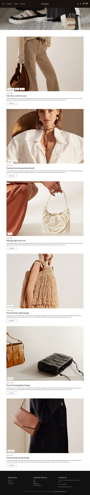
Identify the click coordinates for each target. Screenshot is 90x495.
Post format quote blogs (17, 457)
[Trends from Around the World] (45, 136)
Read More (11, 103)
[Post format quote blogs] (45, 425)
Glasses (10, 306)
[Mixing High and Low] (45, 208)
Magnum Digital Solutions (60, 491)
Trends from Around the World (20, 168)
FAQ (34, 480)
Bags (17, 89)
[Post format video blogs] (45, 281)
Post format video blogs (17, 313)
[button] (86, 4)
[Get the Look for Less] (45, 64)
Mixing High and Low (16, 240)
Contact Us (10, 481)
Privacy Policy (11, 483)
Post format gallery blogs (18, 385)
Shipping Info (36, 483)
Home (39, 21)
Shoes (22, 89)
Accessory (11, 89)
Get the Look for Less (16, 96)
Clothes (15, 161)
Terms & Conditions (37, 485)
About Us (10, 480)
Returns (34, 481)
